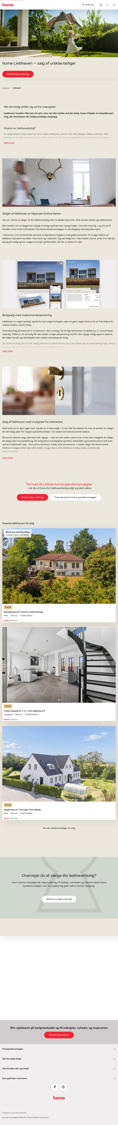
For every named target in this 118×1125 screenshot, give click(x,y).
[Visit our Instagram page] (63, 1086)
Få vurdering (87, 5)
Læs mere (9, 143)
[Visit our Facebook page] (54, 1086)
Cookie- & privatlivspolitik (14, 1113)
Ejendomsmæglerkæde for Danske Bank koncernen (25, 1117)
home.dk (5, 88)
